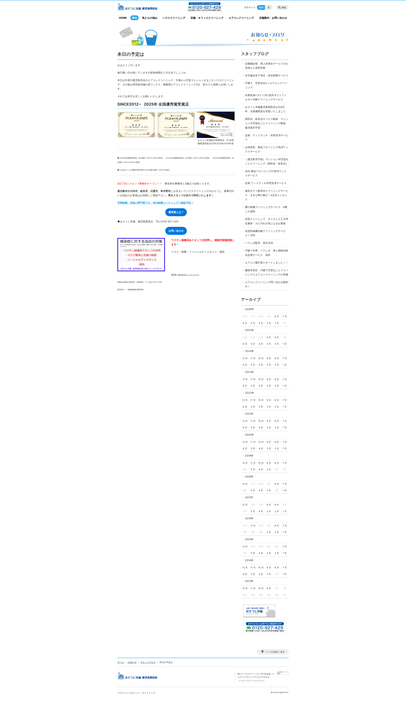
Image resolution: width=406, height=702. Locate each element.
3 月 (269, 323)
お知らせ (132, 662)
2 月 (277, 323)
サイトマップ (148, 693)
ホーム (120, 662)
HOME (123, 17)
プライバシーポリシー (128, 693)
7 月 (285, 316)
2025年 (249, 330)
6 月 (245, 323)
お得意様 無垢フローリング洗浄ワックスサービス (266, 149)
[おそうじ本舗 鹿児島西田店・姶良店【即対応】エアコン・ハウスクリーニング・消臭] (143, 7)
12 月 (245, 358)
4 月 (261, 323)
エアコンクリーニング (241, 17)
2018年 (249, 476)
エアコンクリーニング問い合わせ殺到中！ (266, 284)
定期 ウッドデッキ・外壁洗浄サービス (266, 137)
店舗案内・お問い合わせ (273, 17)
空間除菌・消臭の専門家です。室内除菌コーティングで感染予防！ (155, 202)
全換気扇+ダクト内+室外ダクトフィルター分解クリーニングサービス (266, 97)
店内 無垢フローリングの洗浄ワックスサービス (265, 173)
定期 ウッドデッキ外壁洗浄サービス (265, 183)
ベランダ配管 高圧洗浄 (259, 242)
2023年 (249, 372)
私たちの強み (149, 17)
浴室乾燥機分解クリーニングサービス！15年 (265, 233)
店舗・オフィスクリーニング (206, 17)
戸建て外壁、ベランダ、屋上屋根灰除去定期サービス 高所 (266, 252)
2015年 (249, 539)
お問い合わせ (176, 230)
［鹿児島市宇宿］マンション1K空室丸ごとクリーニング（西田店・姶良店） (266, 161)
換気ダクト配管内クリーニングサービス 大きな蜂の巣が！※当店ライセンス (266, 195)
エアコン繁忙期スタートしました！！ (266, 262)
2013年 (249, 581)
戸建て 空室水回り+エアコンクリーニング (266, 85)
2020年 (249, 434)
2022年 (249, 392)
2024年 (249, 351)
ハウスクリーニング (174, 17)
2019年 (249, 455)
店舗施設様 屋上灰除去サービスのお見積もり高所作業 (266, 65)
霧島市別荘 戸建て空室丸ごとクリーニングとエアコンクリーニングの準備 (266, 272)
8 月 (277, 316)
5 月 (253, 323)
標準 (261, 7)
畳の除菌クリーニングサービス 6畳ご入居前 (266, 209)
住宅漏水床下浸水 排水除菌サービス (266, 75)
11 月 (252, 358)
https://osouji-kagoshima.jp (252, 680)
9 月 (269, 337)
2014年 (249, 560)
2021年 (249, 413)
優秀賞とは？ (176, 212)
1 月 (285, 343)
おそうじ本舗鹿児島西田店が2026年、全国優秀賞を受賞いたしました (265, 109)
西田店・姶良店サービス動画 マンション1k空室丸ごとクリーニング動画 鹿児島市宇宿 (266, 123)
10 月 (261, 358)
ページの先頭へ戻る (275, 651)
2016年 (249, 518)
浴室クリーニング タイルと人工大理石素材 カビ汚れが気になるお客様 (266, 221)
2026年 (249, 309)
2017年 (249, 497)
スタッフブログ (255, 53)
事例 (134, 17)
